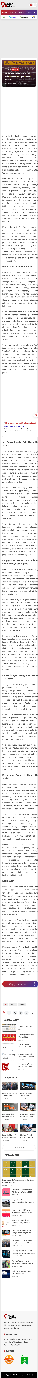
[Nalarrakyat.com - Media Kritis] (8, 5)
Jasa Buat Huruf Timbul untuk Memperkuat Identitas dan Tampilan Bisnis (26, 1094)
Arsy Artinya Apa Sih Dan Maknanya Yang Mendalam (21, 1221)
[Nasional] (5, 17)
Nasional (13, 12)
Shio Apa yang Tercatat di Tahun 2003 (26, 1036)
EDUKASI (13, 1004)
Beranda (6, 69)
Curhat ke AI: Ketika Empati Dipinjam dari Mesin (21, 1272)
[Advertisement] (19, 39)
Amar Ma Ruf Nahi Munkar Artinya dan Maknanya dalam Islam (22, 1211)
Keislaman (15, 69)
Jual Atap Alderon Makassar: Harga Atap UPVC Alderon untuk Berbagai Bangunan (9, 1115)
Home (4, 12)
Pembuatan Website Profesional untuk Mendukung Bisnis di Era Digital (27, 1115)
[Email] (26, 1013)
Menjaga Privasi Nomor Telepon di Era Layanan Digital (28, 1136)
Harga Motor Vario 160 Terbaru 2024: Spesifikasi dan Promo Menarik (23, 1201)
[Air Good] (13, 17)
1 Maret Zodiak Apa (25, 1026)
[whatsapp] (21, 1013)
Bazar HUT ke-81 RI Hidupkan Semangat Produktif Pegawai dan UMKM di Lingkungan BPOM (9, 1136)
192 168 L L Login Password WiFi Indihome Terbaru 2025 (22, 1191)
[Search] (26, 5)
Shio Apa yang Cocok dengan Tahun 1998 (25, 1065)
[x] (15, 1013)
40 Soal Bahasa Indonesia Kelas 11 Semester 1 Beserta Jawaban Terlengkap (25, 1045)
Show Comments (19, 1147)
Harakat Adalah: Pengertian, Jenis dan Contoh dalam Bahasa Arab (18, 1181)
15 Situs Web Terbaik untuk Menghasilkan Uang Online (21, 1231)
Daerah (21, 12)
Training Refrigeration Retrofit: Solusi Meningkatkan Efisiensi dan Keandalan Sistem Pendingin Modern (23, 1262)
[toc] (35, 415)
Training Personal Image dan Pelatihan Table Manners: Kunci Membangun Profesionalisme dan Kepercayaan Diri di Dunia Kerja (23, 1252)
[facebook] (9, 1013)
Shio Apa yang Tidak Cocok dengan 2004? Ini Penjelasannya (26, 1055)
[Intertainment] (25, 17)
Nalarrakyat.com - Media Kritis (25, 1375)
